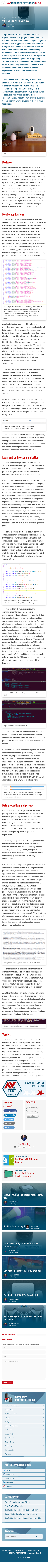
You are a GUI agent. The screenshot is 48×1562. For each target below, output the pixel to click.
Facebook (10, 1478)
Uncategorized (10, 1450)
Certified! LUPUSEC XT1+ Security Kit (20, 1295)
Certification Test (11, 1414)
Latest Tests (9, 1434)
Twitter (8, 1470)
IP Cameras (9, 1430)
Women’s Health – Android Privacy (17, 1502)
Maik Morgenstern (36, 1228)
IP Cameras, (9, 18)
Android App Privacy (12, 1406)
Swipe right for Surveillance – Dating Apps (20, 1514)
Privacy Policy (33, 1550)
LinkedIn (9, 1482)
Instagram (10, 1474)
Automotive (9, 1410)
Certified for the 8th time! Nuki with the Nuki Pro (22, 1510)
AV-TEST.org (6, 1550)
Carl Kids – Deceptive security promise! (22, 1270)
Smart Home (21, 18)
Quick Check (9, 1438)
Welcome (8, 1454)
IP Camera (31, 1112)
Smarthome (32, 1116)
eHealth (7, 1418)
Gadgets (8, 1422)
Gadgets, (4, 18)
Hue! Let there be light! (14, 1226)
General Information (12, 1426)
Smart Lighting (10, 1446)
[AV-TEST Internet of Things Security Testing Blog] (24, 3)
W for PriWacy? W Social (14, 1506)
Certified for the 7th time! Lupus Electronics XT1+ (23, 1518)
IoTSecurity (32, 1107)
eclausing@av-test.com (25, 1147)
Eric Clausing (11, 26)
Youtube (9, 1486)
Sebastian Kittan (13, 1252)
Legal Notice (19, 1550)
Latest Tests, (15, 18)
